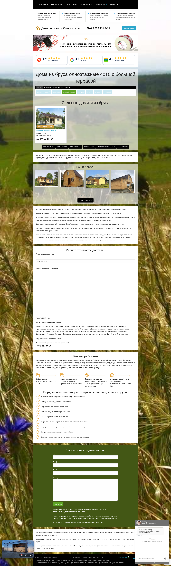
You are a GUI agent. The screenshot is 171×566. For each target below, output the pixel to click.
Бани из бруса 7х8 (123, 146)
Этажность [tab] (59, 87)
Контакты (114, 4)
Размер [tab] (48, 87)
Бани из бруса (72, 4)
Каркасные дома (57, 4)
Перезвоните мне (129, 28)
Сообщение (57, 478)
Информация (100, 4)
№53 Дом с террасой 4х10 (46, 131)
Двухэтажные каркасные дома (106, 146)
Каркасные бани (86, 4)
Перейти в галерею (85, 200)
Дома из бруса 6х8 (89, 146)
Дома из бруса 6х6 (48, 146)
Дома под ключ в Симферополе (60, 28)
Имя (54, 454)
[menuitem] (42, 4)
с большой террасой (69, 92)
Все (68, 87)
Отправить (58, 504)
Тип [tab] (40, 87)
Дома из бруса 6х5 (75, 146)
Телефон (56, 462)
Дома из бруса (42, 4)
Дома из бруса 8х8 (62, 146)
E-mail (55, 470)
